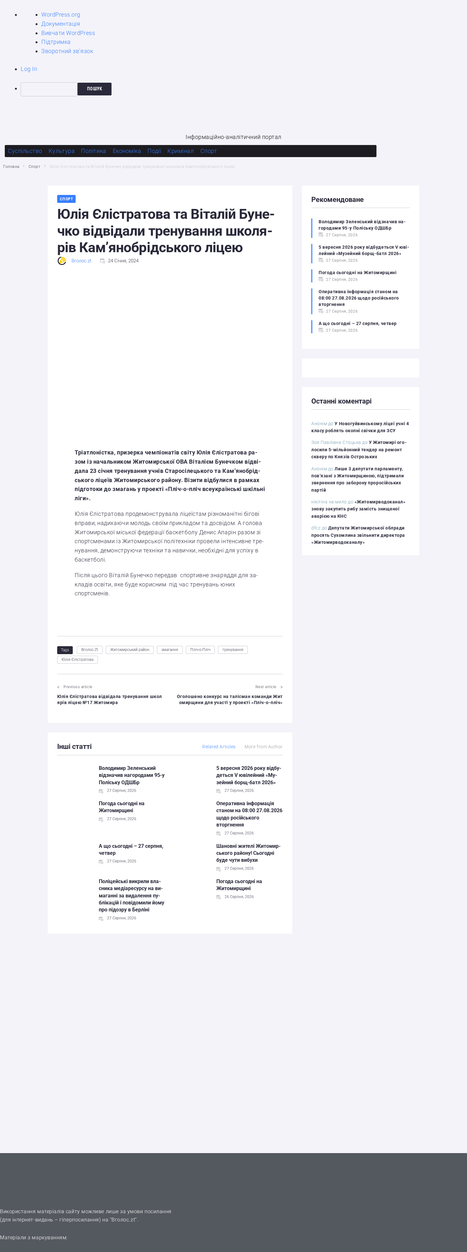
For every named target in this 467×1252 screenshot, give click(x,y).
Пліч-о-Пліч (200, 649)
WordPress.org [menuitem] (60, 14)
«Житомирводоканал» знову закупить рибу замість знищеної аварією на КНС (358, 509)
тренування (232, 649)
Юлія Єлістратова (77, 659)
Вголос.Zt (89, 649)
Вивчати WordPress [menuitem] (68, 33)
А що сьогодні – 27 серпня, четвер (358, 323)
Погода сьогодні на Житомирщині (357, 272)
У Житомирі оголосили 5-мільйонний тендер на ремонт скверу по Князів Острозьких (359, 449)
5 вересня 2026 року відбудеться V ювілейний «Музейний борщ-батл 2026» (248, 775)
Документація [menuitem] (60, 23)
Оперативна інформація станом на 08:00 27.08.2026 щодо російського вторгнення (359, 298)
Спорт (35, 166)
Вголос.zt (81, 261)
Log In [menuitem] (29, 69)
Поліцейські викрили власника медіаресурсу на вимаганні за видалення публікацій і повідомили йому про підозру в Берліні (131, 895)
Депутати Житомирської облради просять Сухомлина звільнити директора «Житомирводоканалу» (358, 535)
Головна (11, 166)
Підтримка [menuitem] (56, 41)
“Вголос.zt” (123, 1220)
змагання (169, 649)
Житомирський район (129, 649)
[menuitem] (244, 89)
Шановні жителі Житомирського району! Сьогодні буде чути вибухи (248, 853)
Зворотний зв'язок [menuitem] (67, 51)
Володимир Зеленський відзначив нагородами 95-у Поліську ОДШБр (132, 775)
